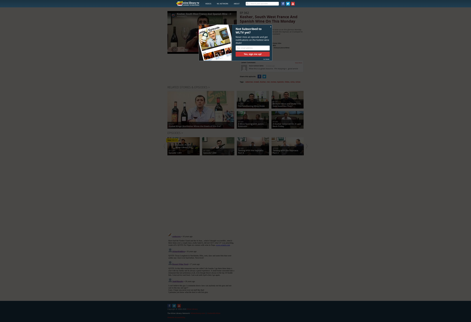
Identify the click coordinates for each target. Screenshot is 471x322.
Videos (208, 3)
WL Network (222, 3)
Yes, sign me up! (253, 54)
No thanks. (266, 59)
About (237, 3)
